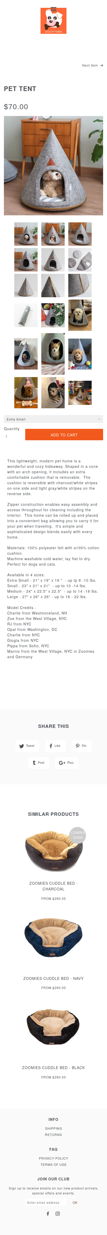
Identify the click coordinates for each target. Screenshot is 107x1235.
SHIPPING (53, 1128)
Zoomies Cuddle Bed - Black (53, 1067)
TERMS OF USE (54, 1164)
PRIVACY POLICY (53, 1158)
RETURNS (53, 1134)
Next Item (90, 65)
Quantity (11, 428)
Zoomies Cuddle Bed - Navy (53, 978)
